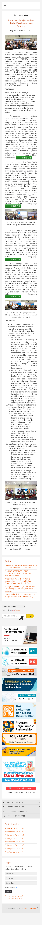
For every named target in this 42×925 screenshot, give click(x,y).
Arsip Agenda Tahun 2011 (14, 852)
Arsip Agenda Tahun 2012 (14, 848)
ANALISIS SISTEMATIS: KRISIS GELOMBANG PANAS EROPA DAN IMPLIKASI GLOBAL (18, 573)
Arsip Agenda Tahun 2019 (14, 828)
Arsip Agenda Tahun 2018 (14, 832)
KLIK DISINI (26, 158)
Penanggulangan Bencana (17, 811)
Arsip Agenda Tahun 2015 (14, 838)
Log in (8, 892)
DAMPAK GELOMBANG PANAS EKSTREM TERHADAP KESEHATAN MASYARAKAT (21, 567)
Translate (19, 610)
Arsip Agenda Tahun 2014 (14, 842)
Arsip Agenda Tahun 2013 (14, 845)
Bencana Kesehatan (28, 909)
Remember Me (10, 887)
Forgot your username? (14, 898)
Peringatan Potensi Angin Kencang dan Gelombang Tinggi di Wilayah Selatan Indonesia (20, 588)
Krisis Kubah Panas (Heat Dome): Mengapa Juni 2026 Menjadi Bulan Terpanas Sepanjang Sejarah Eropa (18, 581)
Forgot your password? (14, 896)
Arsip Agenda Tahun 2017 (14, 835)
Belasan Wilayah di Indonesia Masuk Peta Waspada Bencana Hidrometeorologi (20, 595)
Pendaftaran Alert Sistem (23, 788)
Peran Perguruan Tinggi (16, 816)
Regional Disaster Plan (15, 802)
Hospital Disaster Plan (15, 807)
